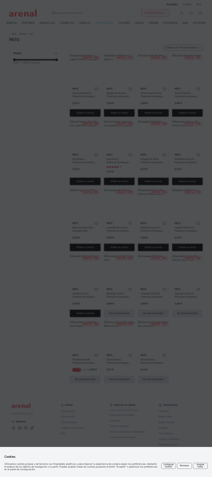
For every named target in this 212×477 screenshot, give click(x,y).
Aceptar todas (200, 466)
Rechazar (184, 466)
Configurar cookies (168, 466)
